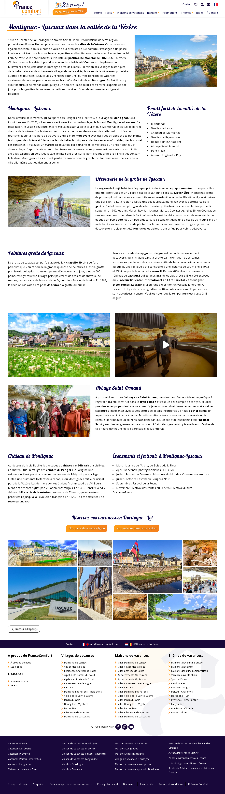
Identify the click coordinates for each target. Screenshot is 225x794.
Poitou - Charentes (182, 691)
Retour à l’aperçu (26, 629)
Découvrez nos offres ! (69, 11)
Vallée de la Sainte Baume (79, 695)
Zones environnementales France (187, 758)
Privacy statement (107, 784)
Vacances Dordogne (19, 748)
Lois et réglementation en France (188, 763)
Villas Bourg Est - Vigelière (133, 704)
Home (98, 13)
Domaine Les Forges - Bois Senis (83, 691)
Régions (152, 13)
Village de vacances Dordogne (132, 759)
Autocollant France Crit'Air (184, 752)
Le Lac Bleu (70, 708)
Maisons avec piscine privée (187, 662)
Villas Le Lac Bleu (127, 708)
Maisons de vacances (130, 13)
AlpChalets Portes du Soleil (79, 675)
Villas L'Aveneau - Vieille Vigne (135, 683)
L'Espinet (69, 687)
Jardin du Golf (72, 699)
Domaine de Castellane (77, 716)
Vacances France (17, 743)
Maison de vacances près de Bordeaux (137, 769)
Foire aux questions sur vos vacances (71, 784)
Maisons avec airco (182, 666)
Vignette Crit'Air (20, 681)
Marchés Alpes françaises (129, 753)
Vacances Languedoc (20, 764)
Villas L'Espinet (126, 687)
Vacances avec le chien (184, 675)
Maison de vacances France (23, 769)
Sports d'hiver (179, 679)
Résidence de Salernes (77, 712)
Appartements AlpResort (132, 679)
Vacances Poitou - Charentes (24, 759)
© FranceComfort (198, 784)
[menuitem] (98, 13)
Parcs (108, 13)
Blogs (200, 13)
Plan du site (146, 784)
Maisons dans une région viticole (189, 670)
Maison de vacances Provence (78, 748)
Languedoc (177, 704)
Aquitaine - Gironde (182, 708)
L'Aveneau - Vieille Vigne (78, 683)
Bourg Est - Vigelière (76, 704)
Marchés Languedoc (126, 748)
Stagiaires (16, 666)
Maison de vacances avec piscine (133, 764)
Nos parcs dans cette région (87, 528)
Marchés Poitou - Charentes (131, 743)
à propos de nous (18, 784)
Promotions (170, 13)
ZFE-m (14, 685)
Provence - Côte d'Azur (184, 699)
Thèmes (186, 13)
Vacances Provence (19, 753)
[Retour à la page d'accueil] (26, 8)
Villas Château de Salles (131, 670)
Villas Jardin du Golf (129, 699)
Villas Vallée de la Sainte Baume (136, 695)
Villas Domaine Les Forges (133, 691)
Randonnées (178, 683)
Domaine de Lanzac (75, 662)
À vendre (212, 13)
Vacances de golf (181, 687)
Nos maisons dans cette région (136, 528)
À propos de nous (21, 662)
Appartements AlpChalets (132, 675)
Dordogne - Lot (180, 695)
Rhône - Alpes (179, 712)
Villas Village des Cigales (131, 666)
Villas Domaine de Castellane (134, 716)
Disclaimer (129, 784)
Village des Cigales (74, 666)
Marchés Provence (72, 769)
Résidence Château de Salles (80, 670)
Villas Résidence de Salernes (134, 712)
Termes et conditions (170, 784)
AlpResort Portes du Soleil (79, 679)
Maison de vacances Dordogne (79, 743)
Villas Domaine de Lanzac (132, 662)
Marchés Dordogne (72, 764)
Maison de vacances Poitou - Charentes (84, 753)
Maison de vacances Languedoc (79, 759)
